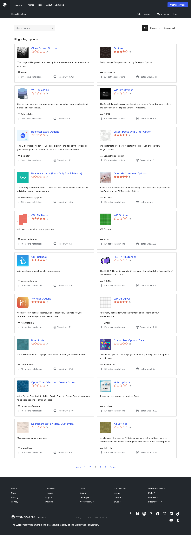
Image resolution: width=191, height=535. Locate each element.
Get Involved (120, 488)
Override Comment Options (130, 173)
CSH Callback (39, 256)
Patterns (49, 502)
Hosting (14, 497)
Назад (78, 467)
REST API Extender (125, 256)
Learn (82, 488)
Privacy (14, 502)
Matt (151, 493)
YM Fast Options (41, 298)
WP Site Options (123, 89)
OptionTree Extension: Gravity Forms (53, 382)
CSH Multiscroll (40, 215)
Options (118, 48)
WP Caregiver (122, 298)
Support (83, 493)
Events (117, 493)
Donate (118, 497)
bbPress (153, 497)
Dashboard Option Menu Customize (52, 423)
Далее (113, 467)
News (13, 493)
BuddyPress (155, 502)
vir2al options (122, 382)
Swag (118, 502)
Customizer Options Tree (129, 340)
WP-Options (121, 215)
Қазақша (42, 517)
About (14, 488)
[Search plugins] (52, 28)
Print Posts (37, 340)
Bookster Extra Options (45, 131)
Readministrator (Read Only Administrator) (56, 173)
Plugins (48, 497)
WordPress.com (156, 488)
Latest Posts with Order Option (132, 131)
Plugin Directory (18, 14)
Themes (49, 493)
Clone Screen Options (44, 48)
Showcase (50, 488)
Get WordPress (178, 5)
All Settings (120, 423)
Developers (85, 497)
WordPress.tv (87, 502)
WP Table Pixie (40, 89)
